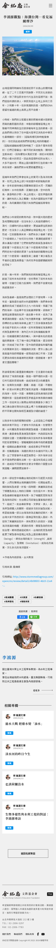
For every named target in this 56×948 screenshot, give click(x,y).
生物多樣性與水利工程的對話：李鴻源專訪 (27, 816)
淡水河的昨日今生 (17, 754)
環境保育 (25, 601)
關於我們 (6, 934)
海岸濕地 (10, 601)
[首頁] (16, 5)
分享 (23, 617)
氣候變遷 (10, 597)
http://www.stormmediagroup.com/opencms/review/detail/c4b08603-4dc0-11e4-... (27, 581)
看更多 (36, 690)
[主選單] (51, 5)
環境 (9, 732)
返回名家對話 (28, 853)
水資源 (24, 597)
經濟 (28, 31)
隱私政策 (30, 934)
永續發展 (39, 597)
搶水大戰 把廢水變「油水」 (24, 723)
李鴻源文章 (19, 715)
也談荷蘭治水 (14, 784)
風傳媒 (34, 611)
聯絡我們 (18, 934)
